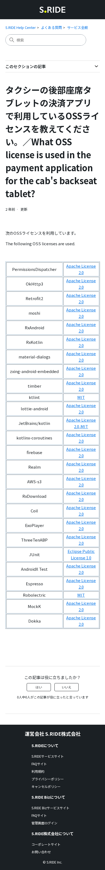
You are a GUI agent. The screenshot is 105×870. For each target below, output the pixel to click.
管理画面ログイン (44, 823)
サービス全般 (77, 27)
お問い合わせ (41, 851)
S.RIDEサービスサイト (48, 756)
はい (39, 687)
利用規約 (38, 771)
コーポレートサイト (46, 844)
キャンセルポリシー (46, 786)
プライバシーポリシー (48, 779)
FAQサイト (39, 763)
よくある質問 (51, 27)
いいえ (66, 687)
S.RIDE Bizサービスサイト (50, 807)
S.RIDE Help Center (20, 27)
